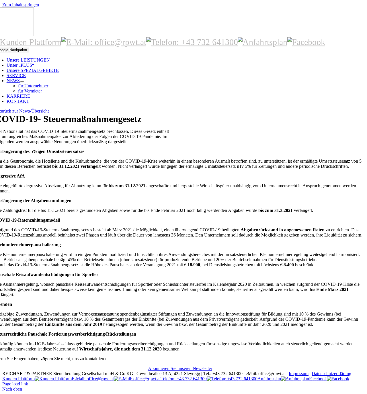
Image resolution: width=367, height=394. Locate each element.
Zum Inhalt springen (20, 4)
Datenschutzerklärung (331, 373)
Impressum (299, 373)
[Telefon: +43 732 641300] (192, 42)
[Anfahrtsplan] (262, 42)
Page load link (15, 383)
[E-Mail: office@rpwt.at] (103, 42)
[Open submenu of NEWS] (22, 82)
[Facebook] (306, 42)
